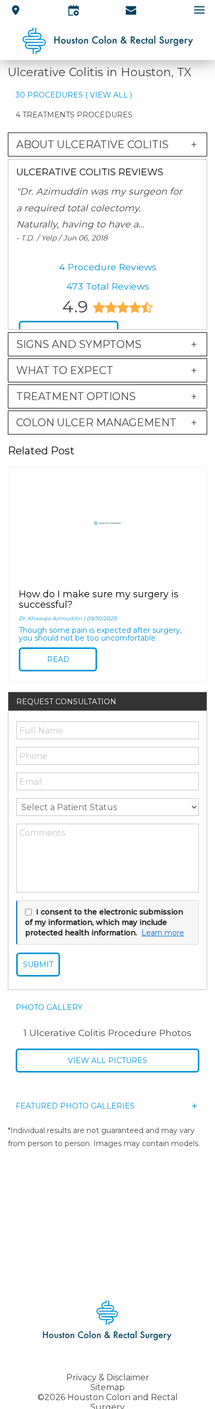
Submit (38, 964)
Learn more (162, 932)
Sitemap (107, 1387)
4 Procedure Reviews (108, 266)
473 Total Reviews (107, 286)
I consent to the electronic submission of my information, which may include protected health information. (104, 922)
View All (109, 95)
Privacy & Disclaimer (107, 1377)
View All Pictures (107, 1060)
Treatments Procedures (77, 114)
